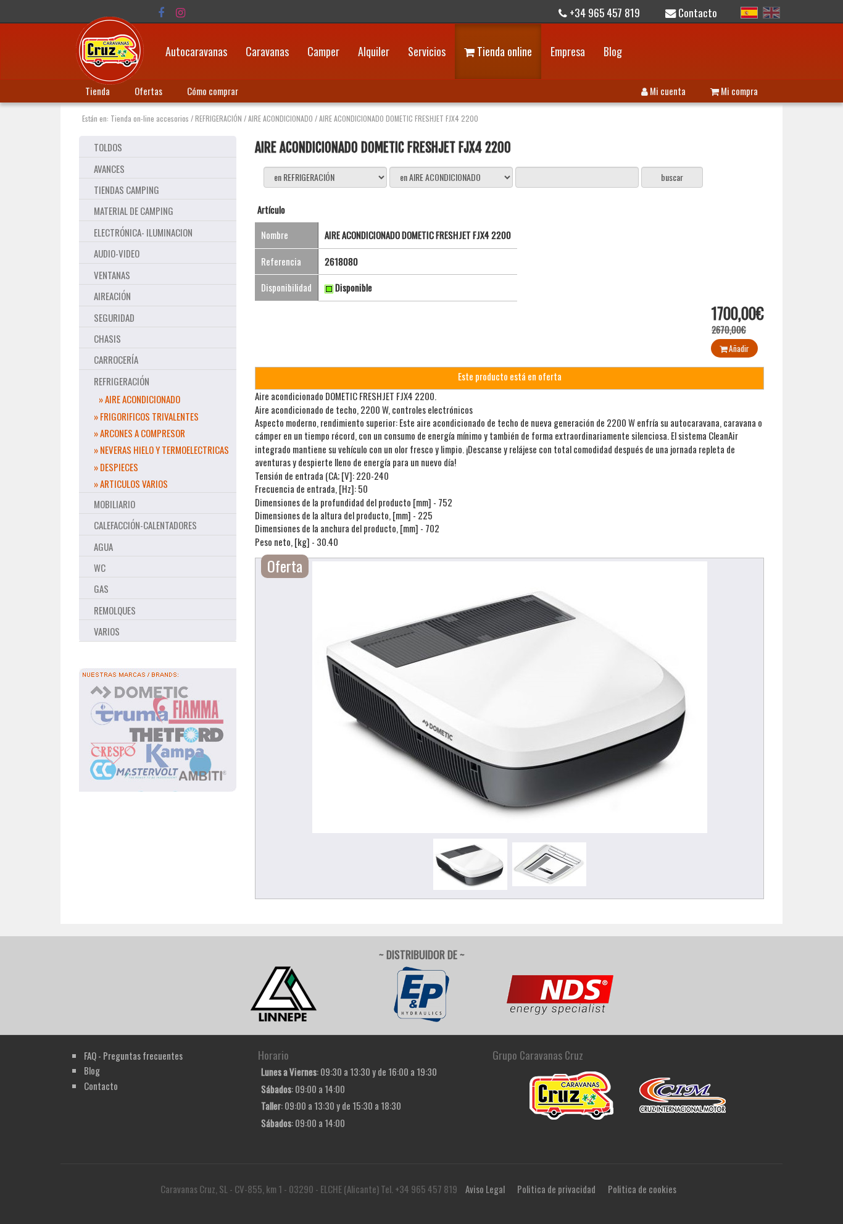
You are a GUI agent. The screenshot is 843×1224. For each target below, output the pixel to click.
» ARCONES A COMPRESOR (139, 433)
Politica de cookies (642, 1189)
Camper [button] (323, 51)
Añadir (738, 348)
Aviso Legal (485, 1189)
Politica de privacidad (556, 1189)
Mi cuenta (667, 91)
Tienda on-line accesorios (149, 118)
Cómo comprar (212, 91)
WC (100, 567)
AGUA (103, 546)
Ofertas (148, 91)
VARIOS (107, 631)
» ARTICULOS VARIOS (131, 483)
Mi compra (738, 91)
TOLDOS (108, 147)
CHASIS (107, 338)
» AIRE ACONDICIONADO (139, 399)
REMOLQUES (115, 610)
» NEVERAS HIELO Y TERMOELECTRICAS (161, 449)
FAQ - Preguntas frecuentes (133, 1055)
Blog (613, 51)
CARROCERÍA (116, 359)
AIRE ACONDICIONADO (280, 118)
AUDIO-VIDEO (116, 253)
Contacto (696, 12)
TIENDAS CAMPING (126, 189)
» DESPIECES (116, 467)
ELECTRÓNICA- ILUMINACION (143, 232)
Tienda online (503, 51)
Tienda (97, 91)
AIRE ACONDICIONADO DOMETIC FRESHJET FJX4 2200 (398, 118)
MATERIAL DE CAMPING (133, 210)
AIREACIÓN (112, 296)
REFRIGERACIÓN (218, 118)
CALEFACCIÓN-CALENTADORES (145, 525)
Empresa (567, 51)
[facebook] (161, 12)
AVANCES (109, 168)
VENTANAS (112, 275)
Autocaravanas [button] (196, 51)
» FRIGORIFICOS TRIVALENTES (146, 416)
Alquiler (373, 51)
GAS (101, 588)
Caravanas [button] (267, 51)
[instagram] (180, 12)
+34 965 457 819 (603, 12)
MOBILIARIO (114, 504)
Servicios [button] (427, 51)
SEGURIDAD (114, 317)
